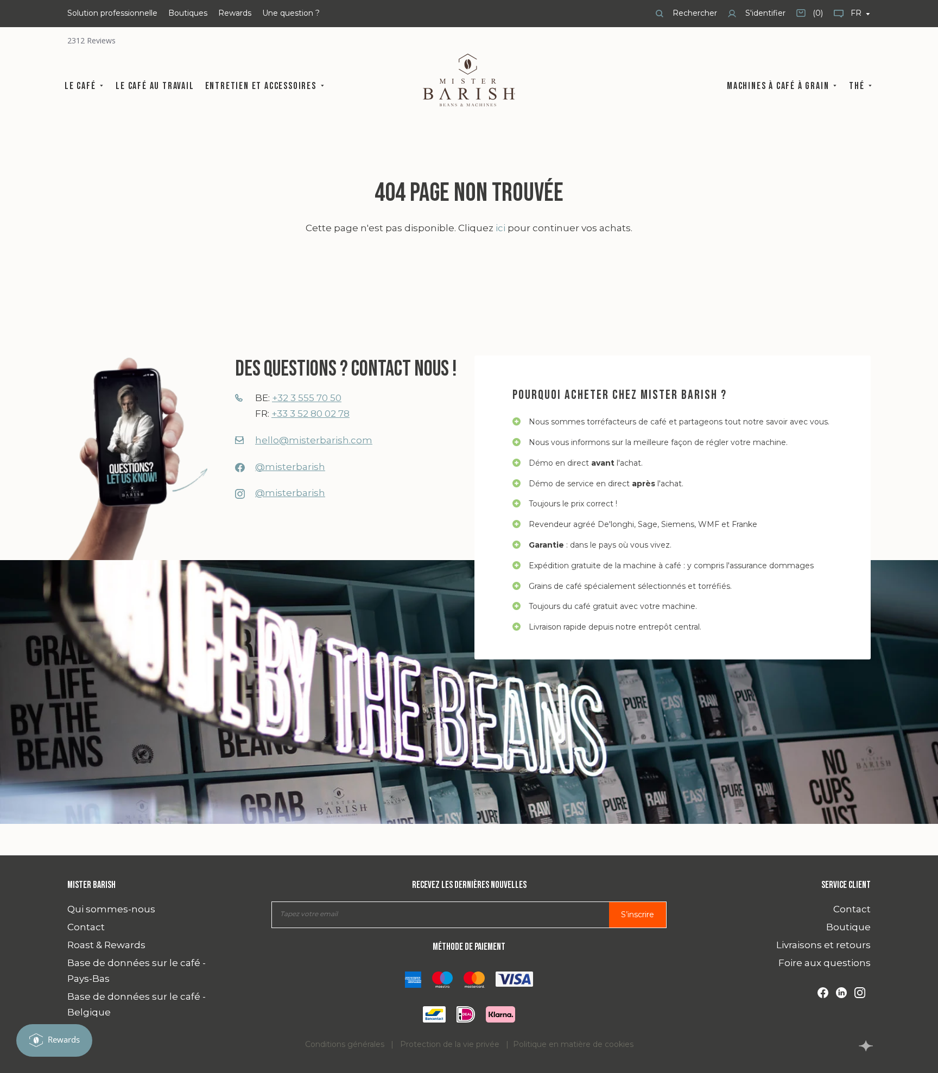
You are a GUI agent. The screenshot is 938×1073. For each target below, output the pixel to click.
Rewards (234, 13)
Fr (857, 13)
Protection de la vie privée (449, 1044)
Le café (81, 86)
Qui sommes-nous (111, 909)
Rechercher (693, 13)
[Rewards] (54, 1040)
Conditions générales (344, 1044)
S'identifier (764, 13)
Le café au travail (155, 86)
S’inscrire (637, 914)
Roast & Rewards (106, 944)
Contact (86, 927)
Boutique (848, 927)
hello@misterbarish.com (313, 440)
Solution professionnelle (112, 13)
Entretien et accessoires (262, 86)
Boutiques (187, 13)
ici (500, 228)
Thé (858, 86)
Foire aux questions (824, 962)
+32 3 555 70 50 (306, 397)
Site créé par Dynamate (866, 1045)
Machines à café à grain (779, 86)
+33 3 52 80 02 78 (310, 413)
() (809, 17)
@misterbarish (290, 466)
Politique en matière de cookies (573, 1044)
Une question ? (291, 13)
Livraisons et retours (823, 944)
